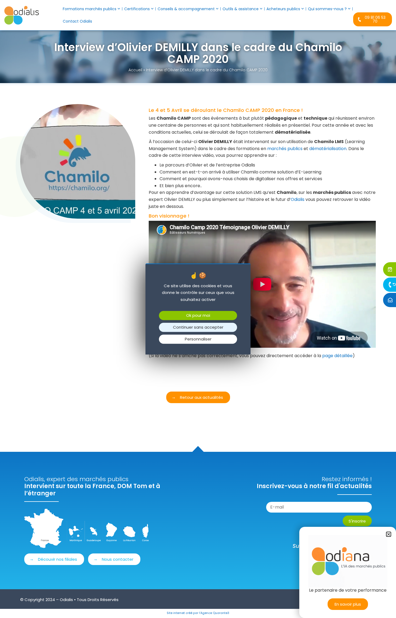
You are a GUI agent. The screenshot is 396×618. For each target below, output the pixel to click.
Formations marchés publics (89, 9)
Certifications (137, 9)
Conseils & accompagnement (186, 9)
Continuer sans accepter (198, 327)
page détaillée (337, 356)
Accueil (135, 70)
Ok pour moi (198, 315)
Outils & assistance (241, 9)
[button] (389, 534)
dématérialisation (327, 148)
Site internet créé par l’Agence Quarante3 (198, 613)
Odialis (297, 199)
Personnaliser (198, 339)
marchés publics (285, 148)
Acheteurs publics (283, 9)
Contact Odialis (77, 21)
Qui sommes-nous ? (327, 9)
